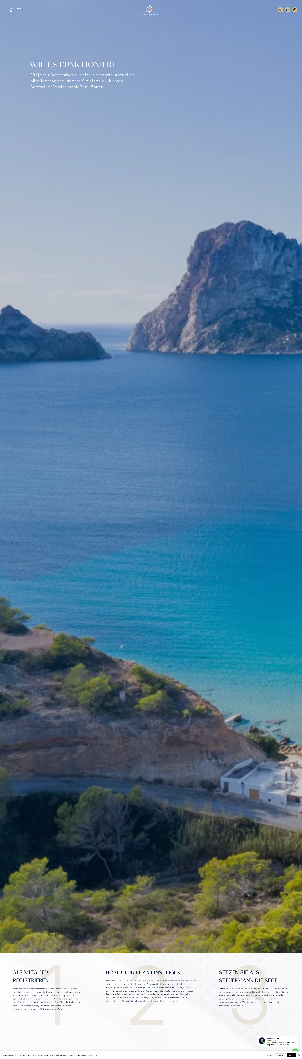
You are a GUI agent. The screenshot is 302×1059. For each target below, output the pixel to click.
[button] (6, 9)
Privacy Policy (93, 1055)
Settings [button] (269, 1055)
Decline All (280, 1055)
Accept (291, 1055)
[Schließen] (299, 1055)
